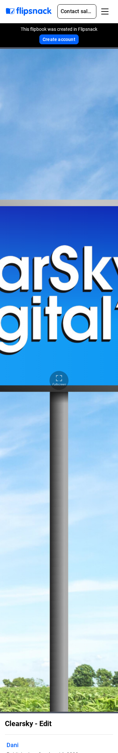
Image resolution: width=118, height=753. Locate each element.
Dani (13, 745)
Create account (59, 39)
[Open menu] (105, 11)
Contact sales (77, 11)
